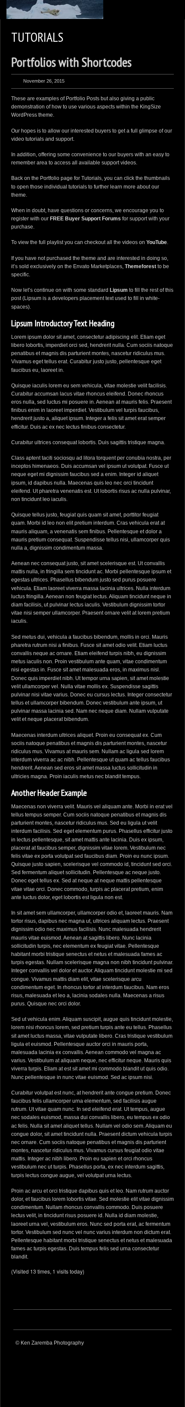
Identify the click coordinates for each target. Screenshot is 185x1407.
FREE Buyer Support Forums (85, 219)
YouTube (156, 242)
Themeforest (140, 266)
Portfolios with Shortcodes (71, 61)
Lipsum (119, 290)
